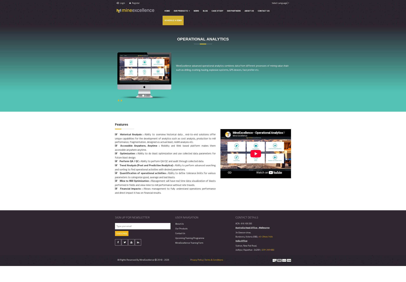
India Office (241, 240)
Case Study (217, 11)
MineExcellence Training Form (189, 242)
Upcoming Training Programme (189, 238)
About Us (249, 11)
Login (122, 3)
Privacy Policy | (197, 259)
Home (167, 11)
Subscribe (121, 233)
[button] (118, 100)
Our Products (181, 11)
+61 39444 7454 (265, 236)
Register (135, 3)
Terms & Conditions (214, 259)
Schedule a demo (173, 20)
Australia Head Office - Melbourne (252, 227)
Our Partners (234, 11)
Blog (205, 11)
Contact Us (264, 11)
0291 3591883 (268, 249)
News (196, 11)
